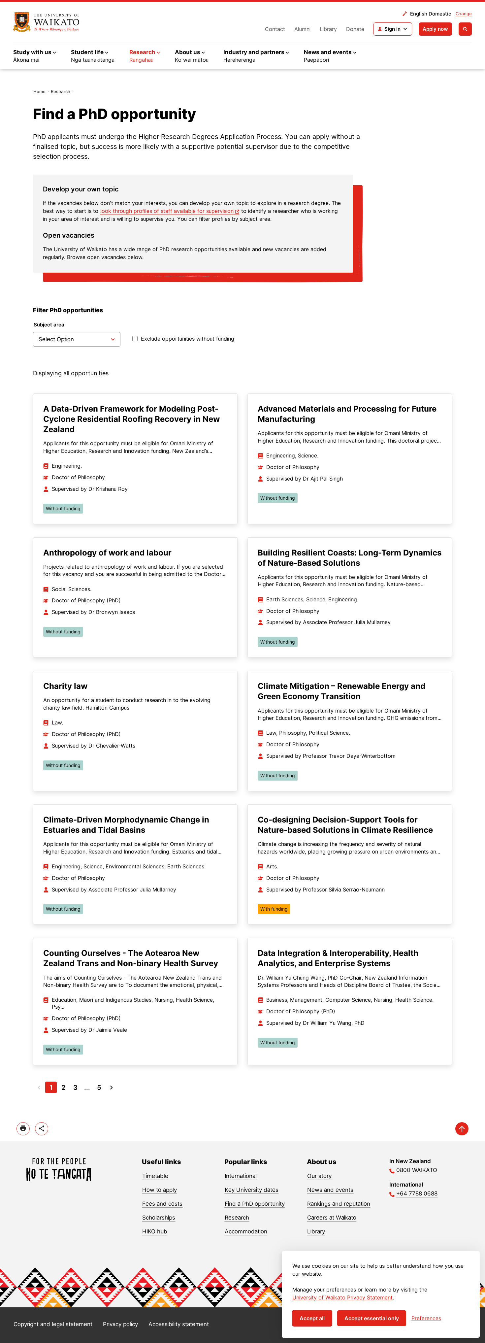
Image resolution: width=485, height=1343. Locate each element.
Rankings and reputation (338, 1203)
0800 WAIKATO (416, 1170)
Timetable (155, 1176)
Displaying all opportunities (71, 373)
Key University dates (251, 1190)
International (241, 1176)
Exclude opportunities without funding (187, 338)
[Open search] (465, 29)
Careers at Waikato (331, 1217)
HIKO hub (154, 1231)
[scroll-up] (462, 1128)
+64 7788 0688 (416, 1193)
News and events (330, 1190)
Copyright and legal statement (53, 1324)
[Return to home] (46, 22)
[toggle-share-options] (41, 1128)
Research (60, 91)
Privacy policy (120, 1324)
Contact (275, 29)
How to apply (159, 1190)
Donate (355, 29)
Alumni (302, 29)
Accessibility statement (178, 1324)
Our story (319, 1176)
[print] (23, 1128)
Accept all (312, 1318)
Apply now (435, 29)
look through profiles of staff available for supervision (167, 211)
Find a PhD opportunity (255, 1203)
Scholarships (158, 1217)
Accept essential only (371, 1318)
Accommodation (246, 1231)
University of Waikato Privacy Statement (342, 1297)
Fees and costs (162, 1203)
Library (328, 29)
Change (464, 13)
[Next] (111, 1087)
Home (39, 91)
